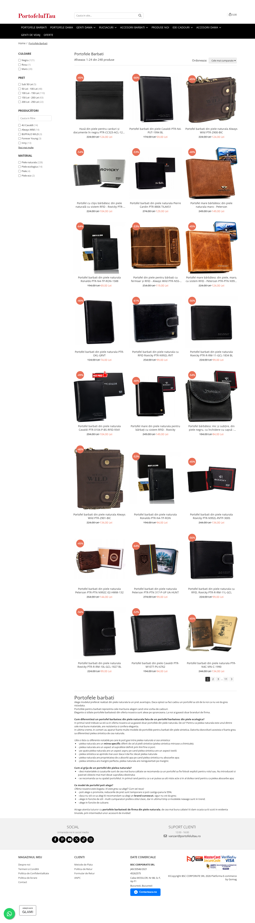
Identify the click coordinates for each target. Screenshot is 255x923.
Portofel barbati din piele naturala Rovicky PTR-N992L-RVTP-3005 (211, 516)
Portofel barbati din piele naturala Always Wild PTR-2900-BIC (211, 130)
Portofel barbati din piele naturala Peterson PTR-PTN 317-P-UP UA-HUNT (155, 590)
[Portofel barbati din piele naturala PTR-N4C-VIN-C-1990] (211, 633)
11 (225, 679)
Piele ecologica (30, 166)
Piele (24, 171)
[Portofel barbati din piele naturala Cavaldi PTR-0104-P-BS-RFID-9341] (99, 396)
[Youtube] (69, 839)
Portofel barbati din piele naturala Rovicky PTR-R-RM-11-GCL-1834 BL (211, 353)
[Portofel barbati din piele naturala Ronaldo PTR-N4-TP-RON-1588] (99, 248)
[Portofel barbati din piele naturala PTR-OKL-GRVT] (99, 322)
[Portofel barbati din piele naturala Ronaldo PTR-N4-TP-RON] (155, 478)
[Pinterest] (62, 839)
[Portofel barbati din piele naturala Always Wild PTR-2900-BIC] (211, 99)
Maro (25, 69)
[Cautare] (140, 16)
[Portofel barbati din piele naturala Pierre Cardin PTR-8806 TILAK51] (155, 173)
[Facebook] (55, 839)
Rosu (24, 64)
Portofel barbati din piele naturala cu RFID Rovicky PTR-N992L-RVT (155, 353)
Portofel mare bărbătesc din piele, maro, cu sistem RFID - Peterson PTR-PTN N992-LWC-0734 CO (211, 279)
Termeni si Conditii (28, 869)
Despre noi (24, 864)
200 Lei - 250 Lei (30, 101)
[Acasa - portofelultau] (37, 15)
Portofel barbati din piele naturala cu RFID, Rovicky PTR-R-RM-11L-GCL (211, 590)
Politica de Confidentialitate (33, 873)
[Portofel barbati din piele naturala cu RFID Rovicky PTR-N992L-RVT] (155, 322)
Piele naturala (29, 162)
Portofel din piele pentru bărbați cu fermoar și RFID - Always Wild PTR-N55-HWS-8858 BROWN (155, 279)
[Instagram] (90, 839)
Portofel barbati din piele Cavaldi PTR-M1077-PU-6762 (155, 664)
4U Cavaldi (27, 125)
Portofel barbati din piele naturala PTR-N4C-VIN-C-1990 (211, 664)
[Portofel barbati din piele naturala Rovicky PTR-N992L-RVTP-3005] (211, 478)
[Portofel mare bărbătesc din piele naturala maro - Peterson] (211, 173)
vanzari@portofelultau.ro (184, 836)
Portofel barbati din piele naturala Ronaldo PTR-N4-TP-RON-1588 (99, 279)
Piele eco (26, 175)
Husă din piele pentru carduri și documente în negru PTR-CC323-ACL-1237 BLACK (99, 130)
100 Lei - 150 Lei (30, 93)
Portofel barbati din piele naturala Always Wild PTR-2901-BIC (99, 516)
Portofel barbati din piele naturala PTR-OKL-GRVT (99, 353)
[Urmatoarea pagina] (231, 679)
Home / (23, 43)
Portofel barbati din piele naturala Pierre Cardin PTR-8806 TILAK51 (155, 204)
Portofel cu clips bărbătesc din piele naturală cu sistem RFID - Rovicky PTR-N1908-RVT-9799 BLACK (99, 204)
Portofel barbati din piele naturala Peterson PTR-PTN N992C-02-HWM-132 (99, 590)
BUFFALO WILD (30, 134)
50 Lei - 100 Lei (30, 88)
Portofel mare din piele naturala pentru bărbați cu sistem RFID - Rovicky (155, 427)
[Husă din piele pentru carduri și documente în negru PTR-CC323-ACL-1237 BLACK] (99, 99)
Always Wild (28, 129)
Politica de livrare (27, 877)
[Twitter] (76, 839)
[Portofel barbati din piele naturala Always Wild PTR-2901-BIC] (99, 478)
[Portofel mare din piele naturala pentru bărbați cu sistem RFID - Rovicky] (155, 396)
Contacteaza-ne (148, 892)
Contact (22, 882)
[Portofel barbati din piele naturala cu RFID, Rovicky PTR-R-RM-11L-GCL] (211, 559)
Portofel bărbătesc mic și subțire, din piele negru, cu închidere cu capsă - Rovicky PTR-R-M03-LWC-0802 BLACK (211, 427)
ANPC (77, 877)
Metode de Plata (83, 864)
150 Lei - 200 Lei (30, 97)
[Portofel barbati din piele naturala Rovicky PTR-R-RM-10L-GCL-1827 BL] (99, 633)
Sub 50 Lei (27, 84)
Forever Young (30, 138)
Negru (25, 60)
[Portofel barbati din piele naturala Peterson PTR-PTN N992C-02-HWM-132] (99, 559)
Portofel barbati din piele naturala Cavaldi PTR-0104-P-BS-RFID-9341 (99, 427)
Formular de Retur (84, 873)
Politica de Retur (83, 869)
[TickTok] (83, 839)
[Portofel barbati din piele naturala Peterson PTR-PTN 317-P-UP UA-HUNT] (155, 559)
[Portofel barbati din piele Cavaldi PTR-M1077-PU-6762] (155, 633)
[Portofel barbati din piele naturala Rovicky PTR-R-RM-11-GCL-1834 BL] (211, 322)
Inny (24, 143)
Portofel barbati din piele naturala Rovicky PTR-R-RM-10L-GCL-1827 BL (99, 664)
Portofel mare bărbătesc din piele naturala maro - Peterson (211, 204)
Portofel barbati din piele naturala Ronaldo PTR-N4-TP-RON (155, 516)
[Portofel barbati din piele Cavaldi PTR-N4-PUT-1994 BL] (155, 99)
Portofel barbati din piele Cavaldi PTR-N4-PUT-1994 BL (155, 130)
